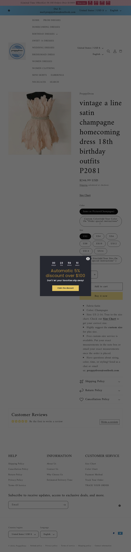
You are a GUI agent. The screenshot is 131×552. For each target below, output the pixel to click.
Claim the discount (65, 288)
